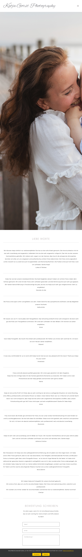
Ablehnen (46, 554)
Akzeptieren (36, 554)
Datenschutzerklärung (68, 550)
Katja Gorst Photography (29, 6)
